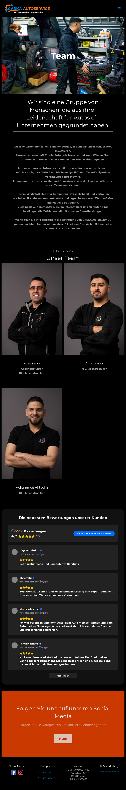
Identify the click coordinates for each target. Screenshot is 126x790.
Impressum (47, 772)
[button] (119, 8)
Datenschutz (48, 778)
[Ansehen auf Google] (15, 552)
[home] (28, 9)
